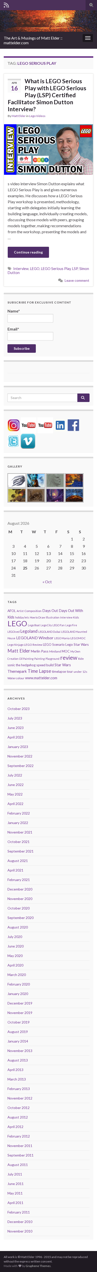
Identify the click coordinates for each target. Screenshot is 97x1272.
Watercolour (15, 678)
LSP (75, 268)
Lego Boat (34, 625)
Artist (20, 610)
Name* (13, 310)
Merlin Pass (39, 651)
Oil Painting (26, 658)
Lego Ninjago (15, 644)
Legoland (29, 631)
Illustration (52, 617)
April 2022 (15, 804)
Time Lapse (39, 671)
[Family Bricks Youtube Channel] (29, 424)
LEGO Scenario (54, 644)
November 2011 (19, 1146)
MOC (66, 651)
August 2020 (17, 927)
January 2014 (17, 1041)
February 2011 (18, 1212)
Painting (39, 658)
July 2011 (14, 1174)
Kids (76, 617)
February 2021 (18, 880)
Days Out (50, 610)
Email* (13, 328)
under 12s (80, 672)
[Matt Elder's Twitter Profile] (13, 440)
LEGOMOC (78, 638)
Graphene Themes (38, 1266)
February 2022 (18, 813)
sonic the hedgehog (21, 665)
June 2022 (15, 784)
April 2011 (15, 1202)
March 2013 (16, 1079)
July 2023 (14, 718)
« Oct (47, 581)
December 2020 (19, 889)
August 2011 (17, 1164)
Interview (21, 268)
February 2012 (18, 1136)
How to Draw (37, 617)
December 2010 (19, 1222)
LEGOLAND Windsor (34, 637)
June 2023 (15, 728)
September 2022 (20, 766)
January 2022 (17, 822)
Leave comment (77, 280)
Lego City (46, 625)
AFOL (11, 610)
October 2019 (18, 1022)
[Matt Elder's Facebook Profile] (73, 424)
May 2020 (15, 956)
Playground (52, 658)
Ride (81, 658)
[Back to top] (86, 1260)
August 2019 (17, 1032)
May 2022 (15, 794)
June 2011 (15, 1184)
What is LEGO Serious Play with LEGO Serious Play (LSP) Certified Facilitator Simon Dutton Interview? (47, 95)
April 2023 (15, 737)
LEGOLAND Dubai (49, 631)
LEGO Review (33, 644)
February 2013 (18, 1088)
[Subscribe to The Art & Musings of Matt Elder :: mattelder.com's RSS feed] (6, 4)
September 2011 (20, 1155)
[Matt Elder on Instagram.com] (13, 424)
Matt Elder (19, 116)
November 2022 (19, 756)
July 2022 (14, 775)
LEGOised (13, 631)
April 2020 (15, 965)
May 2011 (15, 1193)
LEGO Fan (58, 625)
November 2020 (19, 898)
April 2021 (15, 870)
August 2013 (17, 1060)
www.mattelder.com (41, 678)
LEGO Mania (62, 638)
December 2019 (19, 1003)
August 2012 (17, 1117)
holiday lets (22, 617)
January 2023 (17, 746)
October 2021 (18, 842)
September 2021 (20, 851)
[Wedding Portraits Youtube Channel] (45, 424)
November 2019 (19, 1012)
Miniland (55, 651)
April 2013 (15, 1070)
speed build (45, 665)
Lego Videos (37, 116)
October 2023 (18, 708)
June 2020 (15, 946)
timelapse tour (62, 672)
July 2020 (14, 936)
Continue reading (28, 252)
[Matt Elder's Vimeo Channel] (28, 440)
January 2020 (17, 994)
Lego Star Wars (77, 644)
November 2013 (19, 1050)
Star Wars (62, 665)
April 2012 (15, 1126)
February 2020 (18, 984)
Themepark (17, 671)
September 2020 (20, 918)
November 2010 (19, 1231)
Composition (33, 611)
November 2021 (19, 832)
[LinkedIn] (60, 424)
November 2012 (19, 1098)
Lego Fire (71, 625)
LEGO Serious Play (56, 268)
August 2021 (17, 860)
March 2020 (16, 974)
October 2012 (18, 1108)
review (68, 657)
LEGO (35, 268)
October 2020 (18, 908)
